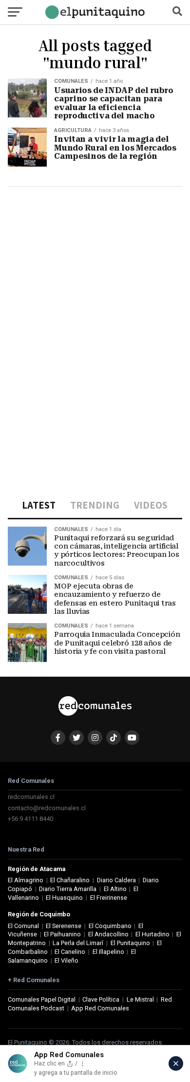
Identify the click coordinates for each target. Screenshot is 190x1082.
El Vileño (66, 960)
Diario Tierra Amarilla (67, 888)
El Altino (115, 888)
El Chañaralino (70, 880)
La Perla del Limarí (78, 943)
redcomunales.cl (31, 796)
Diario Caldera (116, 880)
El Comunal (23, 926)
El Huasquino (64, 897)
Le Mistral (140, 999)
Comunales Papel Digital (42, 999)
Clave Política (100, 999)
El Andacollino (108, 934)
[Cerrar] (176, 1063)
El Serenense (63, 926)
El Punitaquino (130, 943)
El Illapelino (108, 951)
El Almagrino (25, 880)
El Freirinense (108, 897)
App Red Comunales (100, 1008)
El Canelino (70, 951)
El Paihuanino (62, 934)
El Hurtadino (152, 934)
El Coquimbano (110, 926)
